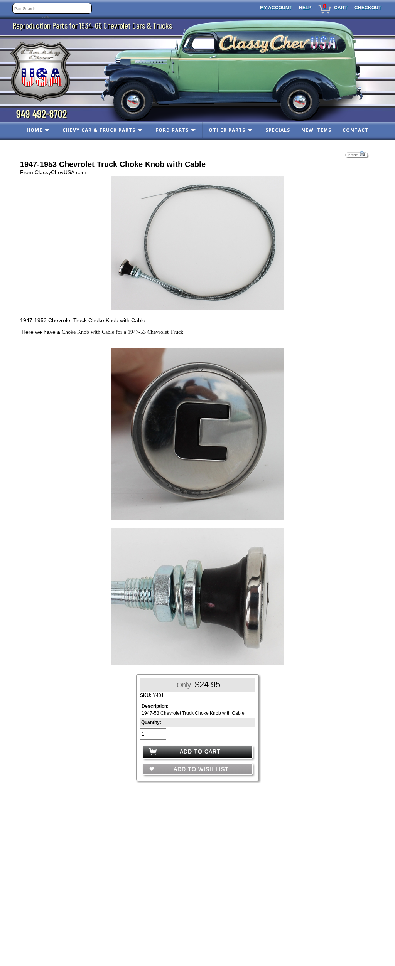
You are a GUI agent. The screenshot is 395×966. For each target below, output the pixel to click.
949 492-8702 (41, 113)
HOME (34, 130)
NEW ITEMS (316, 130)
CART (340, 7)
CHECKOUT (367, 7)
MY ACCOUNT (276, 7)
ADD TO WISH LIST (200, 769)
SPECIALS (277, 130)
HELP (305, 7)
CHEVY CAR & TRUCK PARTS (98, 130)
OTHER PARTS (227, 130)
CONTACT (355, 130)
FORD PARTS (172, 130)
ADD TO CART (200, 751)
